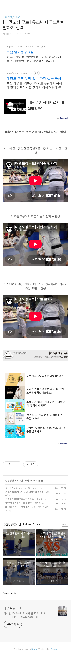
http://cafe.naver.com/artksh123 (23, 46)
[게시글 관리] (18, 464)
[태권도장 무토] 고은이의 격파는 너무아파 (23, 499)
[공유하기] (13, 464)
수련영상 (9, 480)
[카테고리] (4, 4)
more (65, 524)
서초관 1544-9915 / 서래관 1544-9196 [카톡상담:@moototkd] (25, 615)
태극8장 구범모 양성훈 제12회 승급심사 (23, 503)
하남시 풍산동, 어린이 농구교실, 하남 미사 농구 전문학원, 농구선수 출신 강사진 (34, 58)
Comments (10, 593)
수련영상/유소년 (11, 17)
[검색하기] (66, 4)
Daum (34, 649)
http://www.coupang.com (19, 73)
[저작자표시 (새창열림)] (39, 464)
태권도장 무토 (13, 609)
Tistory (54, 649)
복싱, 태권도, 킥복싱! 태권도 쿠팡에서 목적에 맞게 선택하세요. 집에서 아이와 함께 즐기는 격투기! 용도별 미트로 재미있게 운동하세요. (35, 85)
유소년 (19, 480)
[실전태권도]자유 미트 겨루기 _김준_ (21, 488)
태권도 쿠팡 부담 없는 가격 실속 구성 (34, 78)
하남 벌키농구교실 (20, 52)
